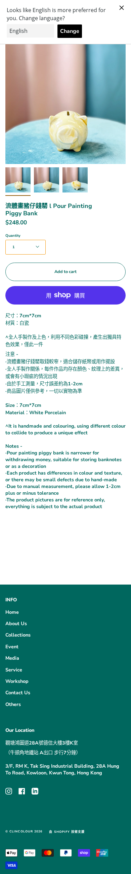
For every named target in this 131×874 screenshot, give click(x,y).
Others (13, 704)
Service (13, 669)
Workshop (17, 681)
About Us (16, 623)
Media (12, 658)
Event (11, 646)
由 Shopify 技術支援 (67, 832)
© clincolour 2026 (23, 831)
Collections (18, 635)
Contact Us (17, 692)
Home (12, 612)
